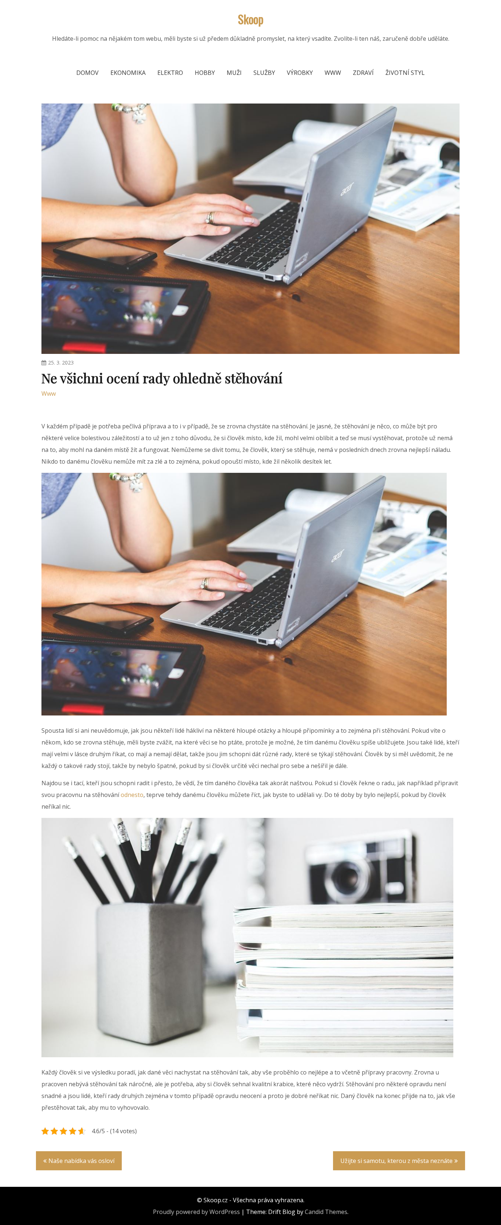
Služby (264, 73)
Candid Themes (326, 1212)
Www (333, 73)
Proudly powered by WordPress (196, 1212)
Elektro (170, 73)
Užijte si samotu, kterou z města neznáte (396, 1161)
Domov (87, 73)
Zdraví (363, 73)
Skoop (250, 19)
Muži (234, 73)
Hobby (205, 73)
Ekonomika (128, 73)
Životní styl (405, 73)
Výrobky (300, 73)
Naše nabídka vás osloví (81, 1161)
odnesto (132, 795)
